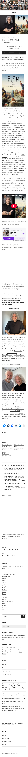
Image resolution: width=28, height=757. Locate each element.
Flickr (3, 603)
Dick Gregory (15, 477)
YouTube (16, 302)
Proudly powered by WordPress (10, 753)
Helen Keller (12, 479)
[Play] (4, 53)
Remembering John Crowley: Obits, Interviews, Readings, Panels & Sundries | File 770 (13, 686)
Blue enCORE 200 (16, 401)
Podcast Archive (6, 576)
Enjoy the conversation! (8, 293)
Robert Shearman (10, 484)
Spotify (10, 59)
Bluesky (4, 584)
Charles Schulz (10, 476)
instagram (5, 418)
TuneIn (15, 59)
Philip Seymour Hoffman (16, 127)
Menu (14, 12)
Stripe (4, 653)
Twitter (4, 588)
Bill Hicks (14, 473)
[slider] (23, 52)
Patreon (22, 650)
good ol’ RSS (8, 304)
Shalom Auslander (7, 337)
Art (6, 465)
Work (3, 609)
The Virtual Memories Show (12, 3)
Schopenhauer (9, 486)
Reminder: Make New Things (18, 698)
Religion (20, 469)
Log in (4, 664)
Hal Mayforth (5, 395)
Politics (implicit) (11, 469)
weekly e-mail (12, 635)
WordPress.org (6, 674)
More (22, 59)
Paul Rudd (14, 482)
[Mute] (19, 53)
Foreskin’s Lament (12, 353)
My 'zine (4, 599)
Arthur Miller (17, 472)
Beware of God (18, 351)
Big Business (12, 465)
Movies (21, 466)
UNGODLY (5, 143)
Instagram (11, 302)
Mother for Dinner (19, 354)
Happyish (4, 160)
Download (21, 57)
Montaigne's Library (7, 601)
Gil (14, 37)
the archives (7, 295)
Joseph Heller (14, 480)
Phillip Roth (21, 483)
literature (14, 466)
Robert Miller (5, 701)
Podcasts (8, 468)
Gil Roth (9, 566)
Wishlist (4, 607)
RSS (19, 59)
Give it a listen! (20, 172)
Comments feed (6, 671)
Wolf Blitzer (16, 487)
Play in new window (12, 57)
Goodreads (5, 605)
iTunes (14, 300)
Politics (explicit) (18, 468)
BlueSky (4, 302)
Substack (17, 364)
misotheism (5, 141)
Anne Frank (8, 472)
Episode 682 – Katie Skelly (18, 695)
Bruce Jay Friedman (18, 475)
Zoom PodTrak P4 (15, 411)
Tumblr (22, 302)
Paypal (20, 652)
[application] (14, 52)
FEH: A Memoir (13, 174)
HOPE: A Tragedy (7, 354)
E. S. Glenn (5, 698)
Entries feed (5, 668)
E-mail (4, 594)
